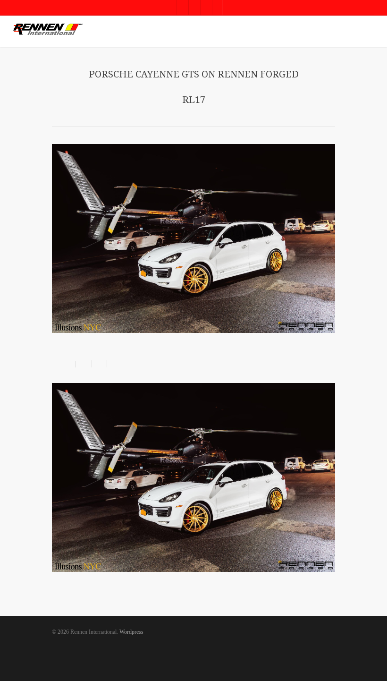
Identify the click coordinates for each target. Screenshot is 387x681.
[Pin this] (113, 363)
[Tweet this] (99, 363)
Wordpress (131, 632)
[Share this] (84, 363)
